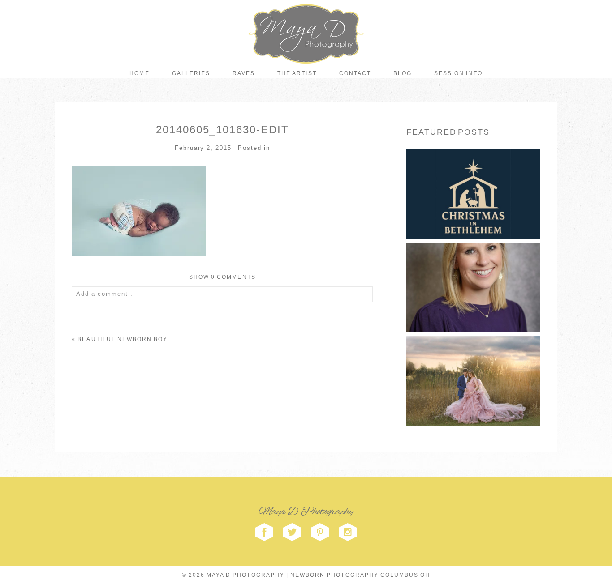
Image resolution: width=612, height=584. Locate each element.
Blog (402, 73)
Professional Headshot (473, 271)
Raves (244, 73)
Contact (355, 73)
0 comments (222, 277)
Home (139, 73)
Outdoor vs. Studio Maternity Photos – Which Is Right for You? (472, 364)
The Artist (296, 73)
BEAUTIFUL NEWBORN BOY (123, 339)
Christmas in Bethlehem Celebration (472, 177)
